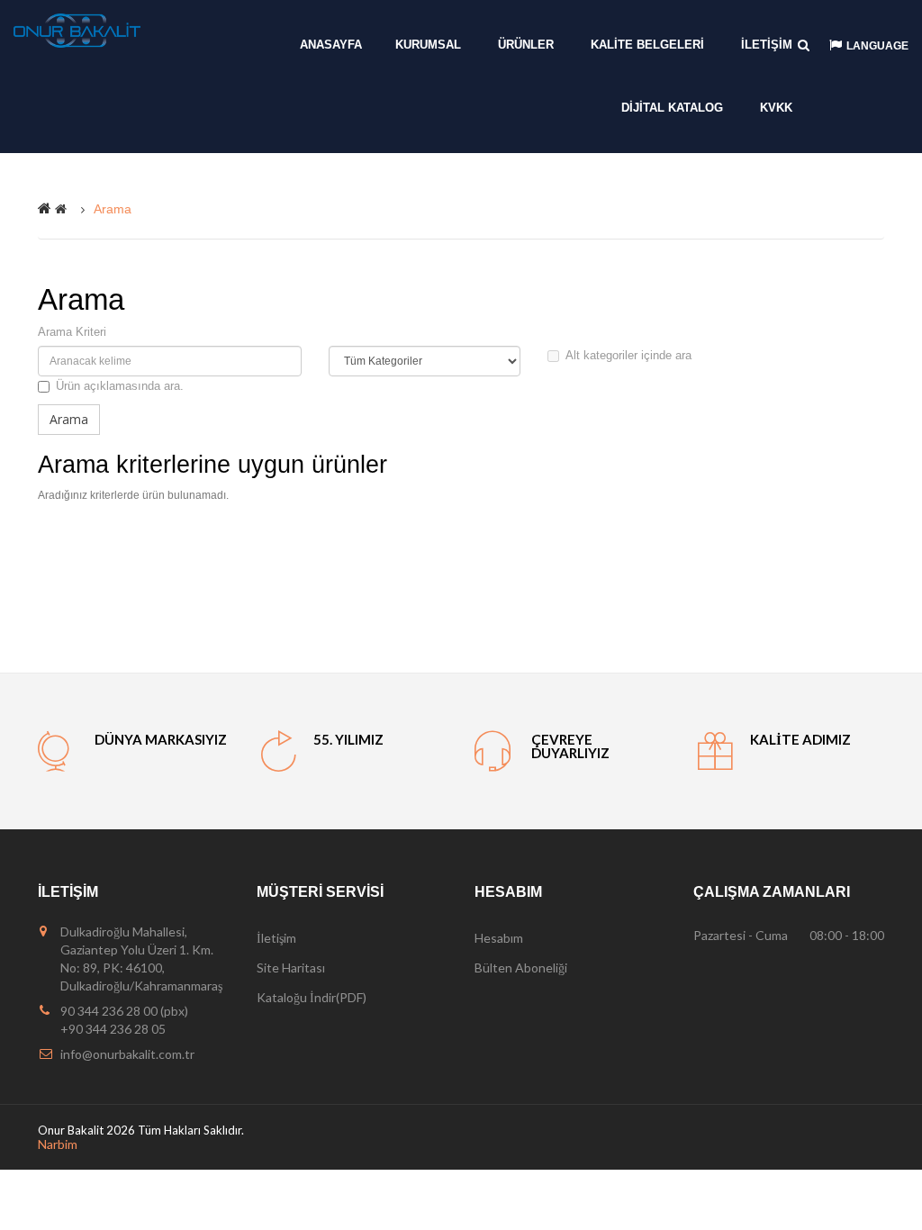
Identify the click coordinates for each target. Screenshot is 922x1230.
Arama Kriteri (72, 332)
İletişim (276, 937)
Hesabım (499, 937)
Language (877, 46)
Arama (112, 209)
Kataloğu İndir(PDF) (311, 997)
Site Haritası (291, 967)
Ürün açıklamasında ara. (120, 386)
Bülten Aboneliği (521, 967)
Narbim (57, 1144)
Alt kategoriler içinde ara (628, 355)
